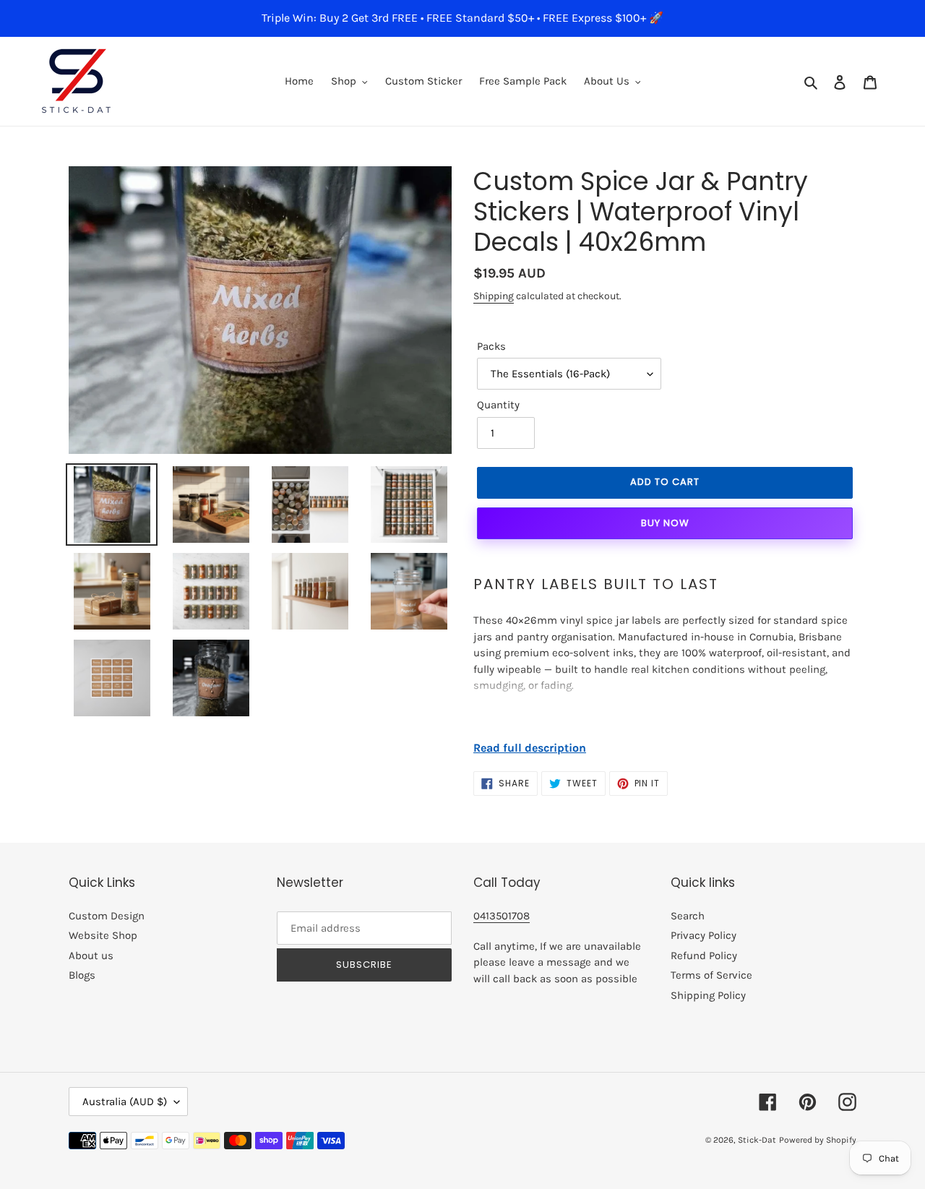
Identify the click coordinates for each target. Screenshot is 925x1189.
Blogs (82, 975)
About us (91, 955)
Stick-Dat (757, 1140)
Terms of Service (711, 975)
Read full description (529, 748)
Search (688, 915)
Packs (491, 346)
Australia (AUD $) (124, 1101)
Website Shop (103, 935)
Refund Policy (704, 955)
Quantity (498, 404)
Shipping (493, 296)
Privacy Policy (703, 935)
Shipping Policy (708, 995)
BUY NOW (665, 523)
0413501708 (501, 915)
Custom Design (107, 915)
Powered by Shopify (817, 1140)
